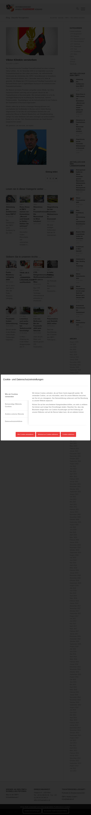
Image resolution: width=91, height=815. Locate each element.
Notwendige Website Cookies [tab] (13, 405)
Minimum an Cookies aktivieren (48, 434)
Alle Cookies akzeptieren (25, 434)
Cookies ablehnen (68, 434)
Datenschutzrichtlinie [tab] (13, 421)
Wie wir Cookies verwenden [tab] (11, 395)
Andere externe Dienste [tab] (14, 414)
